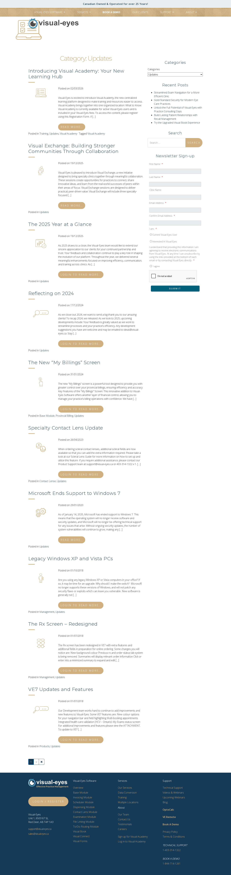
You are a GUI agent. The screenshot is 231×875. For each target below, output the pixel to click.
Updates (54, 133)
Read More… (71, 127)
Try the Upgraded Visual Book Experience (177, 122)
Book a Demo (111, 12)
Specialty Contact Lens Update (65, 428)
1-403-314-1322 (118, 33)
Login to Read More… (80, 274)
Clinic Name (155, 189)
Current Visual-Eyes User (164, 234)
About (190, 12)
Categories (154, 69)
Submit (175, 288)
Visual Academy (68, 133)
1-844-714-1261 (172, 863)
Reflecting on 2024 (51, 293)
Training (43, 133)
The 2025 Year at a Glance (60, 224)
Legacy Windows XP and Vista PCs (70, 558)
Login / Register (48, 801)
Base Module (47, 415)
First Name (156, 164)
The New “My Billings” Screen (64, 362)
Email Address (157, 202)
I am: (153, 228)
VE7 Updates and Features (60, 689)
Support (166, 12)
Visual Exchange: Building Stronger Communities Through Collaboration (73, 148)
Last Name (156, 177)
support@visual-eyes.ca (39, 829)
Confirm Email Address (162, 215)
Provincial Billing (64, 415)
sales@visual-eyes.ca (38, 833)
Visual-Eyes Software (48, 12)
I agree (156, 266)
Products (44, 746)
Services (83, 12)
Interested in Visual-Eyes (164, 241)
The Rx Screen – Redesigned (63, 624)
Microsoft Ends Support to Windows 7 (74, 493)
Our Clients (140, 12)
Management (46, 612)
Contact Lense (47, 481)
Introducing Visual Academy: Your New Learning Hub (76, 73)
